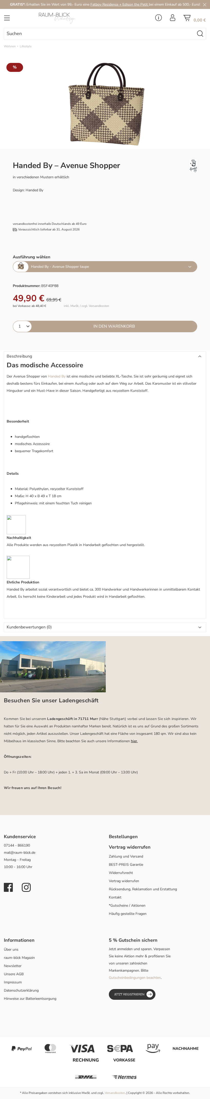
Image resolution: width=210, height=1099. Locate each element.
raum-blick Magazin (19, 957)
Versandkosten (115, 1093)
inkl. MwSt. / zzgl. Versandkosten (86, 306)
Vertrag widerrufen (124, 881)
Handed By (57, 376)
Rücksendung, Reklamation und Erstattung (143, 889)
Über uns (11, 949)
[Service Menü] (158, 19)
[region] (105, 104)
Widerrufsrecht (121, 872)
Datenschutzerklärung (21, 990)
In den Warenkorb (114, 326)
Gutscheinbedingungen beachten (135, 977)
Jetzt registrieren (129, 994)
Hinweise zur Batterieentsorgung (30, 998)
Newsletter (13, 965)
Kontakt (115, 897)
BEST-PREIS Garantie (126, 864)
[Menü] (7, 19)
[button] (105, 356)
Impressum (13, 982)
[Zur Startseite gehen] (69, 18)
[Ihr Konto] (172, 19)
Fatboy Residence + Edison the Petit (119, 4)
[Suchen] (200, 33)
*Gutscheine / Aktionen (127, 905)
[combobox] (99, 33)
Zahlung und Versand (126, 856)
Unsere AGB (14, 974)
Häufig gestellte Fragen (127, 913)
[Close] (204, 4)
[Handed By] (174, 165)
